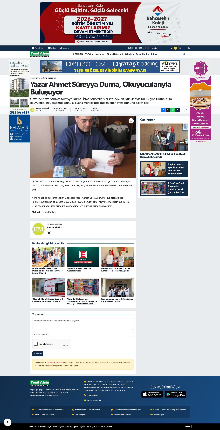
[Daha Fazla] (177, 110)
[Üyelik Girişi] (188, 48)
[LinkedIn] (164, 387)
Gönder (38, 354)
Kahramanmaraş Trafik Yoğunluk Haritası (169, 410)
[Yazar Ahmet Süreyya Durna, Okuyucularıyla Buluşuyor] (83, 147)
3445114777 (92, 395)
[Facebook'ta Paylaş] (163, 110)
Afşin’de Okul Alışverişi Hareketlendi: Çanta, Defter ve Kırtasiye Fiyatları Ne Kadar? (82, 301)
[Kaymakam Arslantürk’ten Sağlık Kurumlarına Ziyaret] (117, 287)
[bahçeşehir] (110, 23)
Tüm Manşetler (81, 415)
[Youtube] (168, 387)
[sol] (19, 101)
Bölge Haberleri (115, 54)
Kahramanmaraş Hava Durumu (87, 410)
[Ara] (184, 54)
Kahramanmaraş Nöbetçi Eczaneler (50, 410)
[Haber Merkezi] (38, 229)
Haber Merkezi (55, 227)
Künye (154, 54)
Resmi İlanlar (142, 54)
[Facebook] (150, 387)
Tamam (187, 426)
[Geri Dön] (7, 422)
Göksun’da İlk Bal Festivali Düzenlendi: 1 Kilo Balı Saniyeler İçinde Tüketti (47, 270)
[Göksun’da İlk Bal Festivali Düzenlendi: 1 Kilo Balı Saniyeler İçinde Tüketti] (48, 257)
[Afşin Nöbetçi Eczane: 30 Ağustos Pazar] (83, 257)
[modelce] (110, 66)
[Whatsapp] (173, 387)
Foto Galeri (39, 48)
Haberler (34, 78)
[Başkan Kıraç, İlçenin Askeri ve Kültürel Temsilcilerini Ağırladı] (117, 257)
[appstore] (152, 394)
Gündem (129, 54)
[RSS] (178, 387)
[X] (155, 387)
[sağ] (200, 101)
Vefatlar (89, 54)
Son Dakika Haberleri (122, 415)
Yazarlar (66, 48)
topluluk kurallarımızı (55, 362)
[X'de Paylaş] (168, 110)
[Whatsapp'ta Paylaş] (172, 110)
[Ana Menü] (188, 54)
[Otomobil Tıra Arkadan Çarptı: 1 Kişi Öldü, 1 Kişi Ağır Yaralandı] (48, 287)
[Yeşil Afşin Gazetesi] (39, 54)
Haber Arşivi (159, 415)
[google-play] (175, 394)
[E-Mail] (49, 233)
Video (53, 48)
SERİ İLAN (78, 54)
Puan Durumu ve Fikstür (44, 415)
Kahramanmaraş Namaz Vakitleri (128, 410)
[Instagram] (159, 387)
